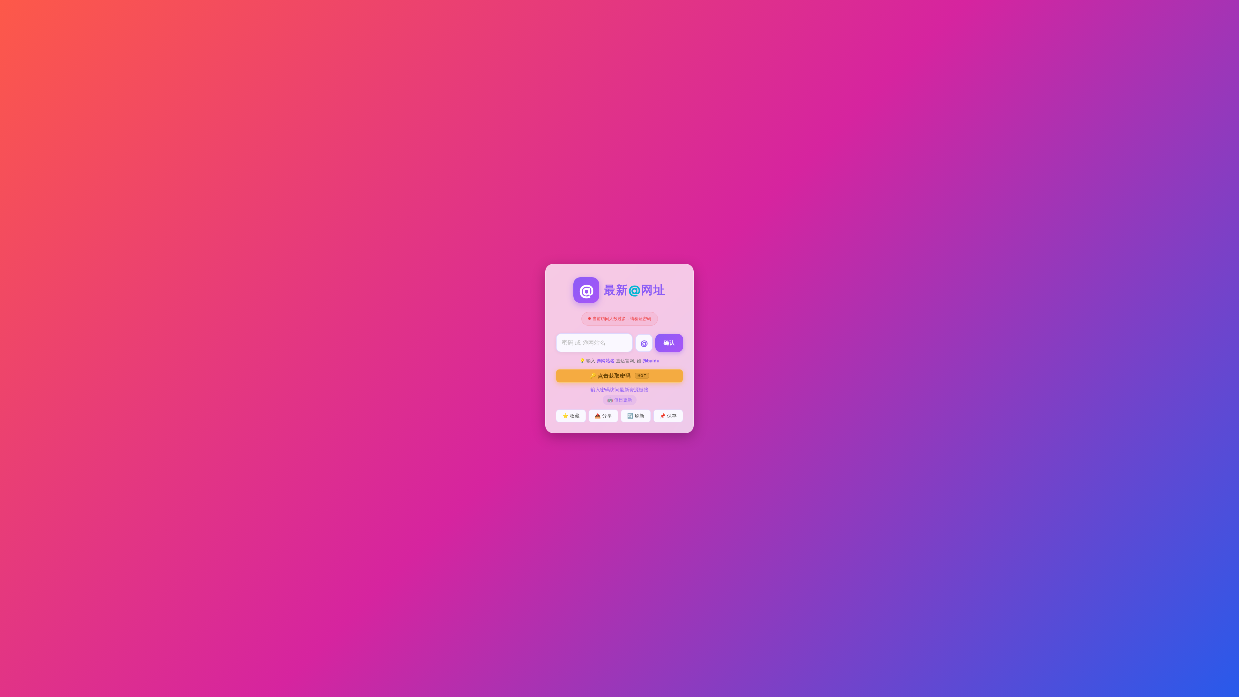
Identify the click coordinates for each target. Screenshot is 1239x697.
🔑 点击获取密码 (618, 375)
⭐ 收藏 (570, 416)
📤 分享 (603, 416)
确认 (669, 343)
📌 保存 (668, 416)
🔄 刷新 (635, 416)
